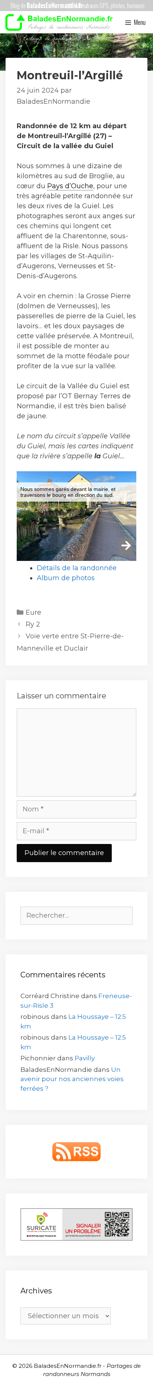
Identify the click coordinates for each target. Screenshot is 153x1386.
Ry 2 (33, 624)
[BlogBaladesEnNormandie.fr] (61, 22)
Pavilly (85, 1058)
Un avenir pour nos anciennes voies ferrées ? (72, 1079)
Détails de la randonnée (77, 568)
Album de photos (66, 578)
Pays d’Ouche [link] (70, 186)
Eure (33, 612)
